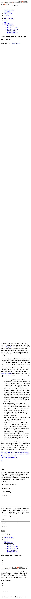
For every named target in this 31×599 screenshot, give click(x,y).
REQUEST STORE (12, 27)
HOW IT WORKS (9, 10)
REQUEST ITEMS (12, 29)
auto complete (21, 452)
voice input (14, 456)
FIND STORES (8, 13)
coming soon (8, 454)
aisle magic (4, 452)
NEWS (6, 20)
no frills (8, 456)
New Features (16, 43)
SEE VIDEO (7, 12)
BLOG (6, 22)
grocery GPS (24, 454)
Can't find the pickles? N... (9, 457)
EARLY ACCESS (11, 31)
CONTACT (7, 15)
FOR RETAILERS (9, 18)
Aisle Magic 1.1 (12, 452)
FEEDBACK (10, 26)
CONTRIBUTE (8, 24)
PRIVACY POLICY (12, 33)
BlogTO (8, 347)
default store (16, 454)
